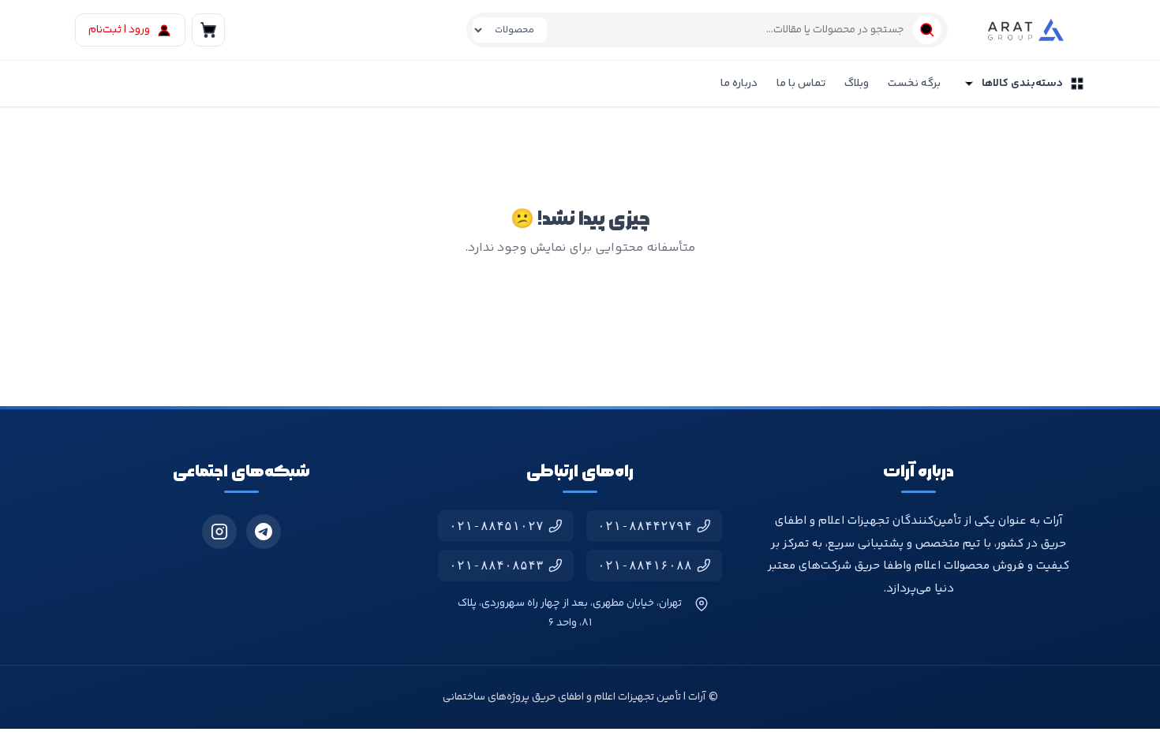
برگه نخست (914, 83)
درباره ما (739, 83)
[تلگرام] (263, 531)
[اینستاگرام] (219, 531)
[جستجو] (927, 30)
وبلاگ (856, 83)
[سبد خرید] (208, 30)
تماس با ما (800, 83)
